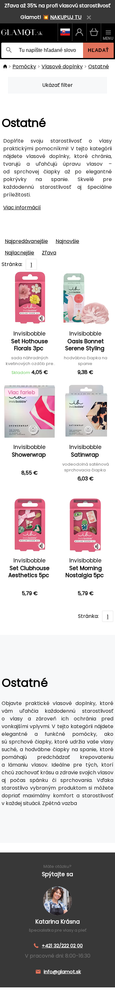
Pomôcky (24, 66)
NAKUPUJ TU (65, 17)
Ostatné (98, 66)
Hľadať (98, 50)
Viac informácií (22, 207)
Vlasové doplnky (62, 66)
